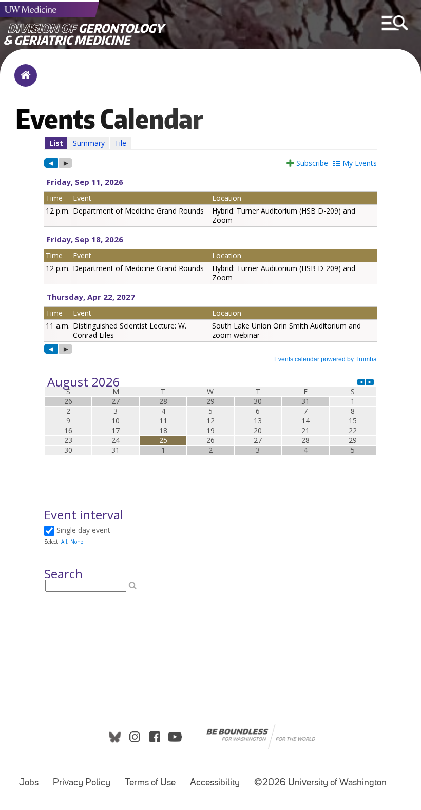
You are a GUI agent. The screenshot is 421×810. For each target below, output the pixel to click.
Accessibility (215, 783)
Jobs (29, 783)
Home (23, 82)
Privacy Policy (81, 783)
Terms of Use (150, 783)
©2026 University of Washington (320, 783)
